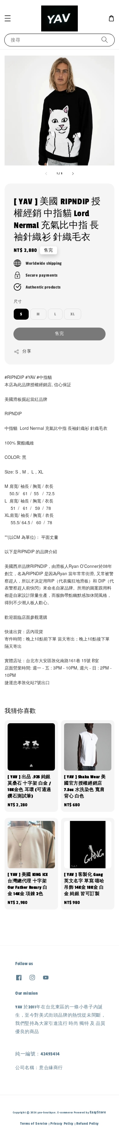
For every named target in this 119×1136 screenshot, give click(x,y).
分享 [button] (26, 351)
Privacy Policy (62, 1123)
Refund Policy (87, 1123)
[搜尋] (104, 40)
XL (72, 314)
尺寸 (18, 301)
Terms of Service (34, 1123)
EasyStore (98, 1112)
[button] (7, 18)
